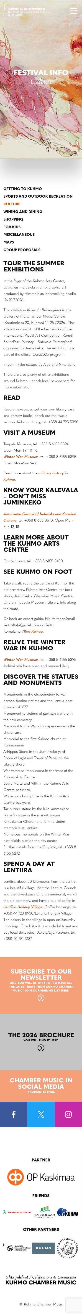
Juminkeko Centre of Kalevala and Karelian (39, 514)
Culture (11, 204)
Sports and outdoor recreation (38, 197)
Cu (5, 520)
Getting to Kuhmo (22, 189)
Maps (8, 242)
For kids (11, 227)
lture (12, 520)
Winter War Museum (20, 457)
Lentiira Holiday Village (23, 907)
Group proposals (21, 250)
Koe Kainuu (33, 632)
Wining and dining (22, 212)
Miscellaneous (19, 235)
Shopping (13, 219)
